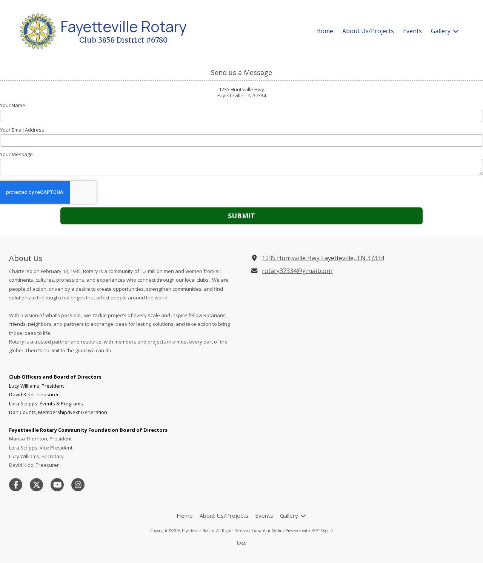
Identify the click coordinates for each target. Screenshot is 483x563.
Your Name (12, 105)
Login (241, 542)
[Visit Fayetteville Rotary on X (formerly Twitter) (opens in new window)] (36, 484)
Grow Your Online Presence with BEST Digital (292, 530)
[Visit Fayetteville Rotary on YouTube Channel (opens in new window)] (57, 484)
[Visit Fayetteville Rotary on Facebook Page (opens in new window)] (15, 484)
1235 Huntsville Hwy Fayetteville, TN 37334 (323, 258)
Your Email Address (22, 130)
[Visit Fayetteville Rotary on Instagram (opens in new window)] (78, 484)
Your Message (16, 154)
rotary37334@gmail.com (297, 271)
